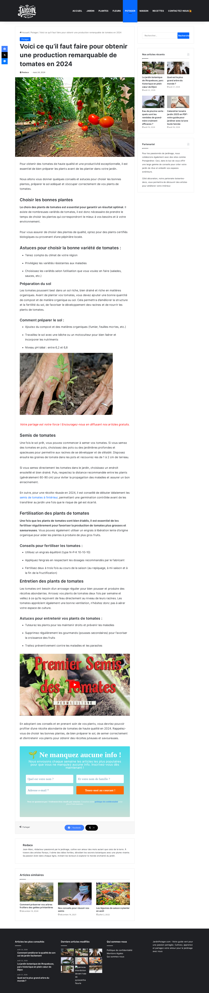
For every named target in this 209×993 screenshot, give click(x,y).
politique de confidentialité (106, 801)
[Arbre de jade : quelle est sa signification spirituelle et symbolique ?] (67, 969)
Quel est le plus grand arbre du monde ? (175, 80)
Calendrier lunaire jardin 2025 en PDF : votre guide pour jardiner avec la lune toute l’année (177, 117)
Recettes (158, 10)
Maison (144, 10)
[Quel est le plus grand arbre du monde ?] (178, 68)
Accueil (77, 10)
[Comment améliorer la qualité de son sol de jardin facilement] (67, 952)
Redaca (25, 72)
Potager (130, 10)
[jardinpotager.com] (27, 11)
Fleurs (117, 10)
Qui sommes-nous (115, 956)
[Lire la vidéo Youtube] (75, 685)
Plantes (103, 10)
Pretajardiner (148, 160)
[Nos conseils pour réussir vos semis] (75, 894)
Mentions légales (115, 953)
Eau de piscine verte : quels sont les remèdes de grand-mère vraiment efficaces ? (153, 117)
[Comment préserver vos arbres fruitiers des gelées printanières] (36, 892)
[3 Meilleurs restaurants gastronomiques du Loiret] (95, 961)
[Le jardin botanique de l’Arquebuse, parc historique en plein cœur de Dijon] (153, 68)
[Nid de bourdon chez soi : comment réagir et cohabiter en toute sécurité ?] (95, 969)
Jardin (90, 10)
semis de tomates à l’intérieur (39, 497)
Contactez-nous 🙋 (180, 10)
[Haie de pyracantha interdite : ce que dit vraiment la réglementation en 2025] (81, 975)
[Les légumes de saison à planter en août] (113, 894)
